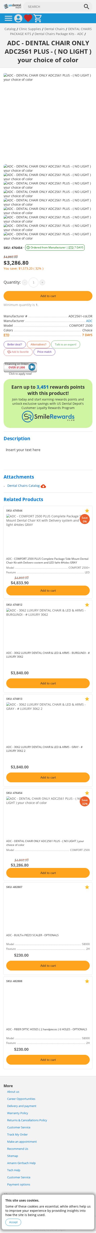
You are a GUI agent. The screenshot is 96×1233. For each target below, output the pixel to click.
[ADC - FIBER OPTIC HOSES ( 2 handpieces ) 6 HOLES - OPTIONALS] (48, 1005)
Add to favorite (20, 351)
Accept (13, 1222)
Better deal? (14, 344)
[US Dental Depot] (12, 7)
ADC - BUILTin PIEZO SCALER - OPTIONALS (32, 935)
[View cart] (38, 18)
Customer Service (18, 1127)
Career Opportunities (21, 1099)
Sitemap (12, 1156)
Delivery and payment (21, 1106)
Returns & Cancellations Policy (27, 1120)
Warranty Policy (17, 1113)
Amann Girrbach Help (21, 1163)
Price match (44, 351)
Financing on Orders (17, 365)
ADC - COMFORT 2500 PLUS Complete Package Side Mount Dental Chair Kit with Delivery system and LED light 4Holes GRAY (47, 560)
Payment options (18, 1184)
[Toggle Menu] (8, 18)
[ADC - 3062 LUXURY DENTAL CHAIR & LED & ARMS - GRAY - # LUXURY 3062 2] (48, 722)
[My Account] (18, 18)
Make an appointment (22, 1142)
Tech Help (13, 1170)
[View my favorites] (28, 18)
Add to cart (48, 296)
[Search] (87, 7)
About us (13, 1092)
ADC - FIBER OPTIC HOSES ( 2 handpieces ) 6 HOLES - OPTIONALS (46, 1029)
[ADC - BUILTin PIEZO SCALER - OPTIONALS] (48, 910)
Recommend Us (17, 1149)
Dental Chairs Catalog (24, 485)
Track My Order (17, 1134)
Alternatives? (38, 344)
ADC (89, 321)
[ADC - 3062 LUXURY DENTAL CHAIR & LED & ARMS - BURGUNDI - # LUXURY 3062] (48, 628)
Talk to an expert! (65, 344)
